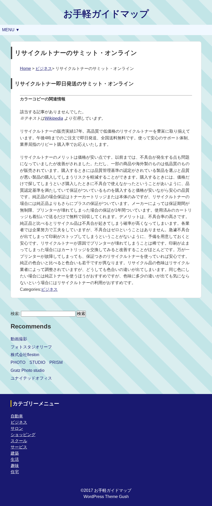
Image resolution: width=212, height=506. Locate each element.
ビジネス (43, 68)
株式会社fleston (25, 354)
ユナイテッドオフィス (31, 378)
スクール (19, 441)
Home (25, 68)
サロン (17, 428)
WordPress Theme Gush (106, 496)
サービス (19, 447)
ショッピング (23, 434)
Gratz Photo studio (27, 370)
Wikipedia (54, 118)
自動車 (17, 416)
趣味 (15, 465)
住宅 (15, 472)
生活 (15, 459)
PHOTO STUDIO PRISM (37, 362)
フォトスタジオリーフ (31, 347)
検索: (15, 313)
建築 (15, 453)
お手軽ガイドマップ (106, 14)
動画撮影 (19, 339)
